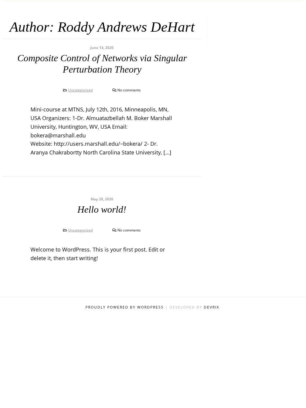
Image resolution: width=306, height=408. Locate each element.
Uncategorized (80, 90)
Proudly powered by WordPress (125, 307)
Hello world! (101, 209)
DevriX (211, 307)
